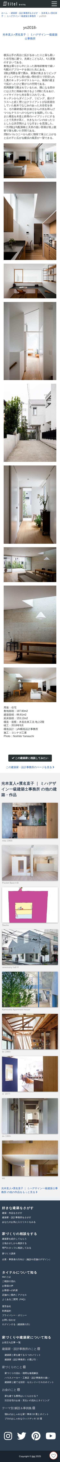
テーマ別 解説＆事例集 (17, 1408)
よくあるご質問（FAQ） (14, 1299)
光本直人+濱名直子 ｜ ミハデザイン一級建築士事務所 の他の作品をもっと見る (29, 1190)
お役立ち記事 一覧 (11, 1342)
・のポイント (29, 1382)
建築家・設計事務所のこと (19, 1348)
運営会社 (6, 1306)
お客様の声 (7, 1286)
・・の (27, 1378)
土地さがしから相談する (14, 1243)
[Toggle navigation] (54, 3)
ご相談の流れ (9, 1281)
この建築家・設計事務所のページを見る (29, 767)
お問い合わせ (9, 1320)
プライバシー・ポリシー (14, 1315)
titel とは (6, 1277)
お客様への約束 (10, 1290)
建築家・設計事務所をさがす (16, 1217)
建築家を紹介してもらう (14, 1239)
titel (33, 1456)
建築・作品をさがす (12, 1213)
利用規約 (6, 1311)
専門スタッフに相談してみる (16, 1248)
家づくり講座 (9, 1253)
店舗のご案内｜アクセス (14, 1295)
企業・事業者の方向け (26, 1259)
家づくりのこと (12, 1367)
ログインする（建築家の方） (16, 1324)
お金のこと (9, 1389)
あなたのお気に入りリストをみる (19, 1222)
